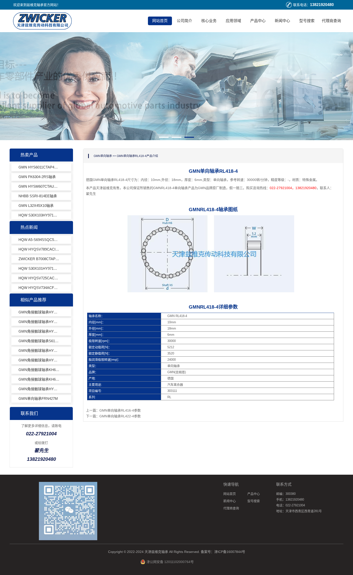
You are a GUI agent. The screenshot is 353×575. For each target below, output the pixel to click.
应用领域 (233, 21)
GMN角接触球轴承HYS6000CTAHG (38, 350)
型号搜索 (307, 21)
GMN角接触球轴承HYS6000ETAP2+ (38, 312)
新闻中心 (282, 21)
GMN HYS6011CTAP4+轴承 (38, 167)
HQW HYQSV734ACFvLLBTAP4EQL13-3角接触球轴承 (38, 288)
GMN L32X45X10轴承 (36, 206)
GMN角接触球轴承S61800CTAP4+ (38, 341)
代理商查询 (331, 21)
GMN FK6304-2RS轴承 (37, 177)
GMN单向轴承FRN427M (38, 398)
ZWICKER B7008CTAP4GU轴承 (38, 259)
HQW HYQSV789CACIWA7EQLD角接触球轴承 (38, 249)
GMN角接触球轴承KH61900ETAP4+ (38, 370)
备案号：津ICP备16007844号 (223, 552)
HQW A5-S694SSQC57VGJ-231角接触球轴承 (38, 240)
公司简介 (184, 21)
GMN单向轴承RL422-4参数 (120, 416)
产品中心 (258, 21)
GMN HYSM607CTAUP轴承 (38, 186)
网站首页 (160, 21)
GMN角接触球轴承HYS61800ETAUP (38, 331)
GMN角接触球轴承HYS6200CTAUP (38, 360)
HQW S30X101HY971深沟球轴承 (38, 268)
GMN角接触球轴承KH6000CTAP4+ (38, 379)
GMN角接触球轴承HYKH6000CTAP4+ (38, 389)
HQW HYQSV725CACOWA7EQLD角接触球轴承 (38, 278)
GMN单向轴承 (103, 156)
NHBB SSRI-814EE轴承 (37, 196)
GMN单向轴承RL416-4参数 (120, 410)
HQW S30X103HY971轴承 (38, 215)
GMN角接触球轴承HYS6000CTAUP (38, 322)
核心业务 (209, 21)
